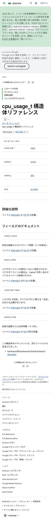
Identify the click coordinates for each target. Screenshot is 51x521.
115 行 (26, 308)
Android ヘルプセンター (12, 471)
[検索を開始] (31, 3)
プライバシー (20, 506)
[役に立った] (29, 82)
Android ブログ (8, 443)
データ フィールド (10, 123)
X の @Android (8, 434)
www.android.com (10, 479)
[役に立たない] (33, 82)
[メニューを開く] (4, 3)
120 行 (26, 250)
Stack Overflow (8, 487)
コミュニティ (24, 501)
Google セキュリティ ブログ (14, 447)
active (33, 162)
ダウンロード (7, 410)
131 (27, 281)
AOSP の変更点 (9, 39)
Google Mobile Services (12, 483)
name (33, 148)
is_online (34, 189)
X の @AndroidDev (10, 438)
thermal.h (21, 132)
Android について (9, 501)
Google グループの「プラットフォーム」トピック (22, 451)
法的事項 (36, 501)
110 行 (26, 215)
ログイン (44, 3)
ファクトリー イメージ (11, 419)
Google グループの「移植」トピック (17, 459)
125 (25, 331)
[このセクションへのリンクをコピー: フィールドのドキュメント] (43, 226)
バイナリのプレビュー (11, 415)
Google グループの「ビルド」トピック (18, 455)
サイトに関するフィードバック (16, 510)
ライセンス (8, 506)
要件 (4, 406)
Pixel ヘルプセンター (10, 475)
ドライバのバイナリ (10, 423)
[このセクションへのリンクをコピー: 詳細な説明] (21, 209)
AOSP (4, 77)
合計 (32, 175)
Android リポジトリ (10, 402)
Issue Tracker (7, 492)
